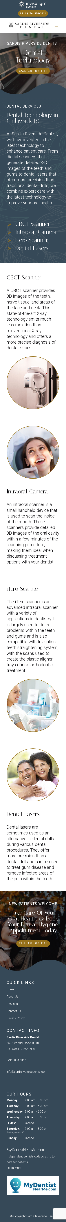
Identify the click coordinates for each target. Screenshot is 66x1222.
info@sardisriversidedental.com (27, 1071)
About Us (12, 996)
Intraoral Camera (36, 231)
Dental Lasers (31, 248)
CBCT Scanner (32, 223)
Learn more (14, 1168)
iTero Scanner (31, 239)
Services (12, 1004)
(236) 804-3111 (17, 1060)
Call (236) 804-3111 (33, 13)
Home (10, 989)
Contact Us (14, 1011)
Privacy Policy (16, 1018)
